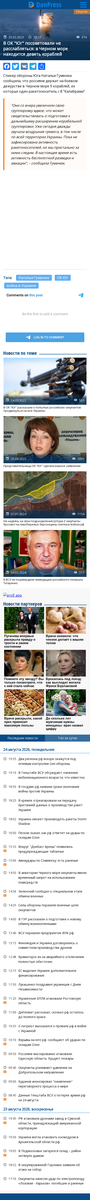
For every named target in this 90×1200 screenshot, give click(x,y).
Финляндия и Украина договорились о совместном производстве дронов (45, 944)
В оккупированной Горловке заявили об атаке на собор (45, 1166)
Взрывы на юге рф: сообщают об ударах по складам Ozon (45, 1041)
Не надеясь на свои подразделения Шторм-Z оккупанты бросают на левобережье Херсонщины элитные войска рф (45, 498)
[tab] (22, 738)
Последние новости (22, 738)
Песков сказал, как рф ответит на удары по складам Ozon (45, 834)
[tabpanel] (45, 966)
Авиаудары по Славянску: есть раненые (45, 861)
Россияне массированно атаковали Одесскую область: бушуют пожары (45, 1055)
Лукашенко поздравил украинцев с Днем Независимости (45, 986)
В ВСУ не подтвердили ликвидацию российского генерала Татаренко (45, 557)
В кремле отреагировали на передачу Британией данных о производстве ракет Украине (45, 804)
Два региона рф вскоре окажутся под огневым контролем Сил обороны (45, 760)
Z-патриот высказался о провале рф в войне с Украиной (45, 1028)
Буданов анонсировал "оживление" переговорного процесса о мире (45, 1083)
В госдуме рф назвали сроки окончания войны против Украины (45, 788)
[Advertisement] (45, 220)
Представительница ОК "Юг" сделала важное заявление (45, 442)
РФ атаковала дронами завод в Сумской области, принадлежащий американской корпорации (45, 1122)
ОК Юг (62, 277)
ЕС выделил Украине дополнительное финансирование (45, 972)
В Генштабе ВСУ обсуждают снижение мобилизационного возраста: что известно (45, 774)
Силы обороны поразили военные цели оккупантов (45, 907)
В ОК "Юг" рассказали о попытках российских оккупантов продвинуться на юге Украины (45, 385)
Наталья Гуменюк (34, 277)
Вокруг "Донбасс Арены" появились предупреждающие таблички (45, 848)
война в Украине (21, 285)
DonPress (48, 4)
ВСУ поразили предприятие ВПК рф (45, 932)
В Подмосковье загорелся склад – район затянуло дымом (45, 1152)
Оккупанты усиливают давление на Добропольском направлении (45, 1069)
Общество (82, 11)
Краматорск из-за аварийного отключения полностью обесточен (45, 958)
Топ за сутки (67, 738)
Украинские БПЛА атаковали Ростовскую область (45, 1000)
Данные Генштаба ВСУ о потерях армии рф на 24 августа (45, 1097)
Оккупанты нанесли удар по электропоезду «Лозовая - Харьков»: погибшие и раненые (45, 1180)
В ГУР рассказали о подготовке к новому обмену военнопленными (45, 921)
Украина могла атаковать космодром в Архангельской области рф (45, 1139)
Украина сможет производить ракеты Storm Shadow (45, 821)
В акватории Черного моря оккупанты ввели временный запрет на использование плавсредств (45, 877)
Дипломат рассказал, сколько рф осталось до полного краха (45, 1014)
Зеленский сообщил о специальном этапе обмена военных (45, 893)
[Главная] (31, 4)
